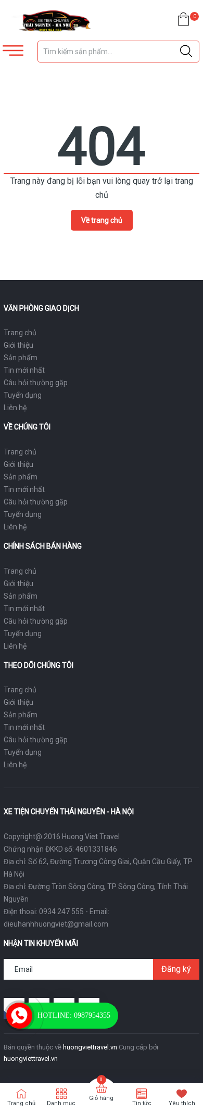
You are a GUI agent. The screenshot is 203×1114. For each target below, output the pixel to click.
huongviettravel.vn (90, 1047)
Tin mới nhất (24, 370)
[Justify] (186, 51)
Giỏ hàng (101, 1098)
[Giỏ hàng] (183, 21)
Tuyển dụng (23, 395)
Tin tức (141, 1103)
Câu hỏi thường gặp (36, 382)
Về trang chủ (101, 220)
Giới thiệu (18, 345)
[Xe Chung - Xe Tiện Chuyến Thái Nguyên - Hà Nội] (51, 20)
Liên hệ (15, 407)
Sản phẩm (20, 357)
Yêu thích (182, 1103)
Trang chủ (20, 332)
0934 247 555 (61, 911)
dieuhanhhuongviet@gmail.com (56, 924)
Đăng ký (176, 969)
